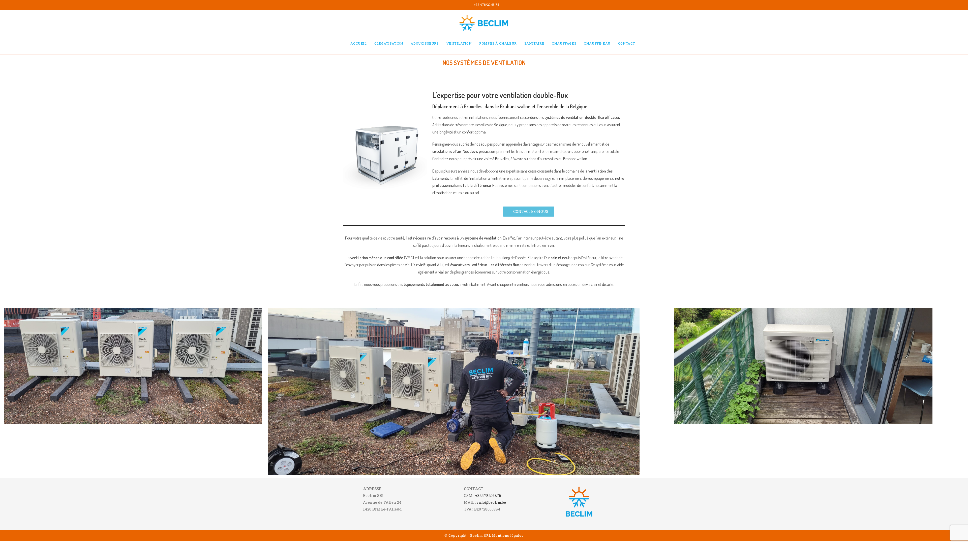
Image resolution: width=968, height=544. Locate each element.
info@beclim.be (491, 502)
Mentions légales (508, 535)
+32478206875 (488, 495)
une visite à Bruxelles (493, 158)
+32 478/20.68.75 (486, 5)
